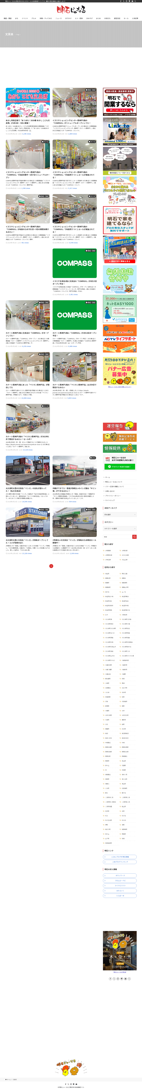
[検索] (135, 1)
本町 (123, 811)
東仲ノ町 (124, 774)
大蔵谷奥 (108, 674)
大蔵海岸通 (125, 660)
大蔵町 (124, 674)
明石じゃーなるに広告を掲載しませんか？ (119, 387)
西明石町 (108, 756)
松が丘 (124, 816)
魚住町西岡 (108, 610)
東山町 (124, 784)
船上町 (124, 806)
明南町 (124, 834)
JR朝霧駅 (108, 550)
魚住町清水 (108, 601)
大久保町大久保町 (110, 628)
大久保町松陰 (109, 642)
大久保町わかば (110, 660)
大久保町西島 (126, 633)
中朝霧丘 (108, 742)
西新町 (107, 761)
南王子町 (108, 829)
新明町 (107, 706)
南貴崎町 (124, 829)
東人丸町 (124, 779)
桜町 (123, 697)
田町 (123, 724)
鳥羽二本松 (108, 738)
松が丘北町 (108, 820)
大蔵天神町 (108, 665)
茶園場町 (108, 697)
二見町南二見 (126, 802)
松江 (106, 816)
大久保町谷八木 (110, 633)
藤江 (106, 793)
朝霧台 (124, 578)
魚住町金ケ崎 (109, 596)
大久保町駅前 (109, 624)
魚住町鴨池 (125, 596)
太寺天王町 (125, 715)
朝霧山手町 (125, 587)
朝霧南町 (108, 587)
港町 (123, 825)
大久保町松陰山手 (110, 647)
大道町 (107, 720)
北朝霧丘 (108, 688)
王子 (106, 615)
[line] (129, 1)
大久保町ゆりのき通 (128, 656)
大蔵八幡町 (108, 669)
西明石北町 (125, 752)
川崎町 (107, 683)
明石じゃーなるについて (113, 482)
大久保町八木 (126, 651)
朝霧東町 (124, 583)
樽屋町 (107, 729)
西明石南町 (108, 752)
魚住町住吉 (125, 601)
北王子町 (124, 688)
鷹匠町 (124, 720)
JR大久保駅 (125, 555)
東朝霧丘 (108, 774)
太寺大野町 (108, 715)
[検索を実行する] (134, 537)
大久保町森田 (109, 651)
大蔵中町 (124, 665)
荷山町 (124, 761)
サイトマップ (110, 500)
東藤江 (107, 784)
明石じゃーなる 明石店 (120, 972)
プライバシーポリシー (113, 496)
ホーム (107, 477)
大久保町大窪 (126, 624)
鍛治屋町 (108, 679)
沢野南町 (124, 701)
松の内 (124, 820)
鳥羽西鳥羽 (125, 733)
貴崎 (123, 683)
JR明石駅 (124, 550)
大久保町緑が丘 (126, 647)
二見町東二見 (109, 797)
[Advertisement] (71, 64)
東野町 (107, 779)
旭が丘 (107, 592)
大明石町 (124, 615)
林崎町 (124, 770)
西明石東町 (108, 747)
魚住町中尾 (125, 605)
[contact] (132, 1)
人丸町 (107, 788)
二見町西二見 (126, 797)
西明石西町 (125, 747)
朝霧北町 (108, 578)
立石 (106, 724)
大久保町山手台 (110, 656)
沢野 (106, 701)
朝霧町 (107, 583)
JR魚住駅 (108, 560)
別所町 (107, 811)
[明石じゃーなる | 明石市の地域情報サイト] (71, 9)
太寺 (123, 711)
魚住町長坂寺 (109, 605)
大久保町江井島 (126, 619)
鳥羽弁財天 (125, 738)
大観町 (107, 711)
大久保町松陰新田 (127, 642)
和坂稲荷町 (108, 843)
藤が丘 (124, 793)
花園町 (124, 765)
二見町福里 (108, 806)
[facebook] (120, 1)
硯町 (123, 706)
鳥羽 (106, 733)
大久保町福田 (126, 637)
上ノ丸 (124, 592)
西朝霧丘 (124, 756)
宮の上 (107, 834)
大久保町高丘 (126, 628)
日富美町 (124, 788)
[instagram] (126, 1)
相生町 (107, 573)
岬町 (106, 825)
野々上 (107, 765)
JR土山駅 (124, 560)
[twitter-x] (123, 1)
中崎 (123, 742)
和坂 (123, 679)
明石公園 (124, 573)
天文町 (124, 729)
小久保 (107, 692)
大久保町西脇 (109, 637)
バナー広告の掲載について (114, 486)
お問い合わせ (110, 491)
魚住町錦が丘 (126, 610)
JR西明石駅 (108, 555)
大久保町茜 (108, 619)
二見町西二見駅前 (110, 802)
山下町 (107, 838)
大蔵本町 (124, 669)
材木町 (124, 692)
